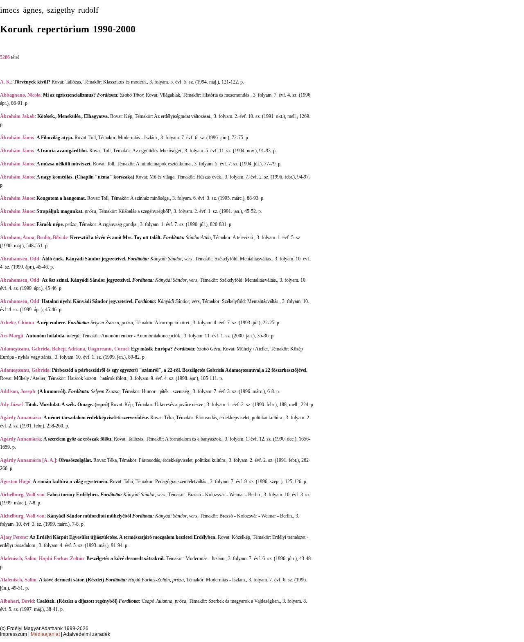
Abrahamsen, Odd (19, 259)
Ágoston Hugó (15, 481)
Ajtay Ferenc (13, 537)
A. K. (5, 82)
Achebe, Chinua (17, 323)
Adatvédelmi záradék (86, 634)
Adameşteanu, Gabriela (25, 349)
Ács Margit (11, 336)
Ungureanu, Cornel (108, 349)
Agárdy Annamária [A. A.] (28, 460)
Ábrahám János (17, 137)
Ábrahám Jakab (17, 116)
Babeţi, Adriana (68, 349)
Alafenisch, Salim (18, 558)
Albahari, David (17, 601)
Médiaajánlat (45, 634)
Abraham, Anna (17, 237)
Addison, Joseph (17, 391)
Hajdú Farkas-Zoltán (61, 558)
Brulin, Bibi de (52, 237)
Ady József (11, 404)
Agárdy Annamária (20, 417)
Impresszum (13, 634)
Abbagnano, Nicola (20, 95)
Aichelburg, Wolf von (22, 494)
